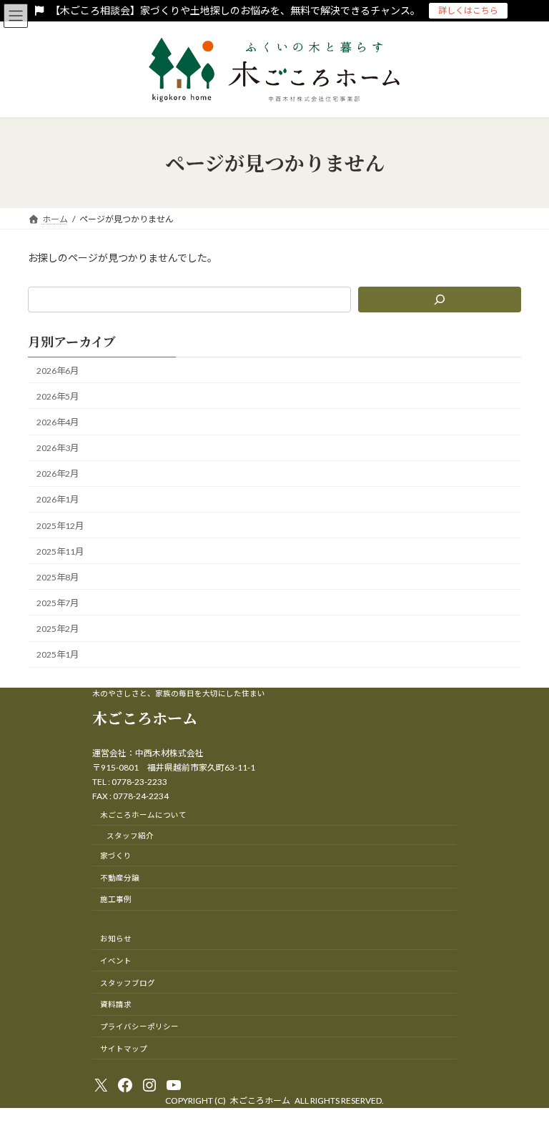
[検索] (439, 299)
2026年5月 (57, 396)
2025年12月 (60, 525)
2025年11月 (60, 551)
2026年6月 (57, 370)
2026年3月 (57, 447)
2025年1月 (57, 654)
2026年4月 (57, 422)
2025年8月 (57, 577)
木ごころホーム (144, 717)
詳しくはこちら (468, 10)
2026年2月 (57, 473)
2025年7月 (57, 603)
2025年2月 (57, 628)
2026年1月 (57, 500)
